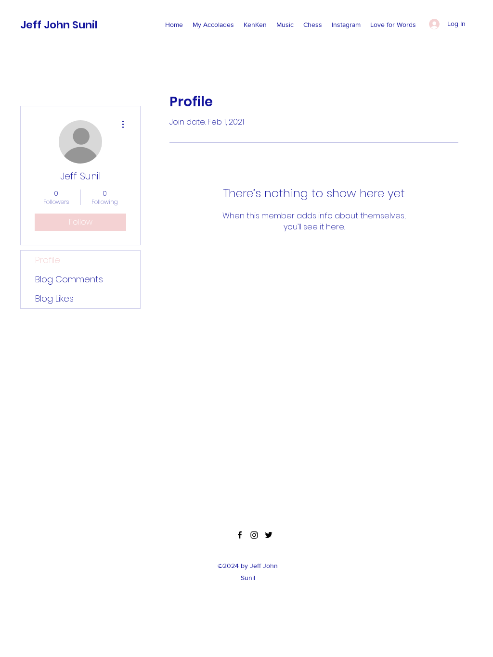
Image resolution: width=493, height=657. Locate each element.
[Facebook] (240, 535)
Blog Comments (69, 279)
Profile (47, 260)
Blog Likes (54, 298)
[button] (213, 24)
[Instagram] (254, 535)
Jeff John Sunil (59, 24)
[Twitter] (268, 535)
